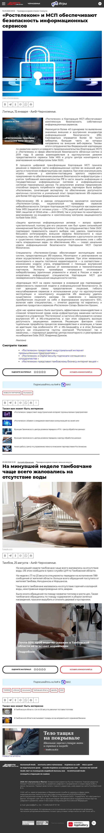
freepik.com (7, 549)
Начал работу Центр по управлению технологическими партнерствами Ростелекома (50, 447)
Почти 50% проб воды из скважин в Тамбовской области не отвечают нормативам (53, 644)
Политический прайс (76, 771)
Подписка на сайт (72, 765)
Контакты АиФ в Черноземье (50, 765)
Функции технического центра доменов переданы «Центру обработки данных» (47, 438)
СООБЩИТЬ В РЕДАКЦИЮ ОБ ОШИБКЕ (35, 774)
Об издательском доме (30, 768)
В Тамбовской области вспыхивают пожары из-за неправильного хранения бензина (49, 718)
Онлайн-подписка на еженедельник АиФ (60, 768)
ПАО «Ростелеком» (10, 98)
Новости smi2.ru (11, 756)
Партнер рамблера (57, 823)
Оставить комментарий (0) (81, 372)
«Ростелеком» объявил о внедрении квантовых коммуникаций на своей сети (46, 421)
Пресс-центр (87, 765)
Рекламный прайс (28, 765)
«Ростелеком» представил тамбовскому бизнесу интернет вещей (59, 361)
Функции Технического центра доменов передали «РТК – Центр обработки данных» (49, 429)
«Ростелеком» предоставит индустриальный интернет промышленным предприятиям (51, 351)
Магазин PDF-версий (88, 768)
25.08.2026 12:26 (8, 462)
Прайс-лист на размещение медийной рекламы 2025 (42, 771)
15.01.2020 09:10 (8, 11)
